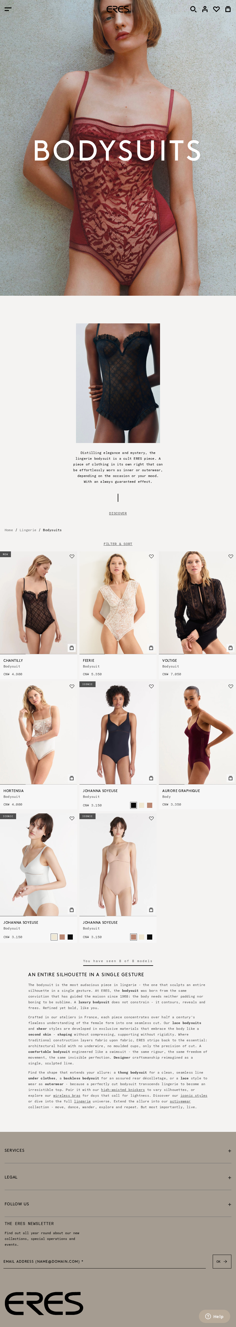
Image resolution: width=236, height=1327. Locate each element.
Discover (118, 513)
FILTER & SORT (118, 544)
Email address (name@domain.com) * (43, 1262)
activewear (180, 1101)
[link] (204, 9)
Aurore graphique (181, 791)
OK (218, 1261)
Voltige (169, 661)
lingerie (82, 1101)
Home (9, 530)
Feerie (88, 661)
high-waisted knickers (123, 1089)
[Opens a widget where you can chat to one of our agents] (214, 1317)
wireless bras (66, 1095)
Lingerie (28, 530)
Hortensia (13, 791)
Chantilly (13, 661)
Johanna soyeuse (100, 791)
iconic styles (194, 1095)
